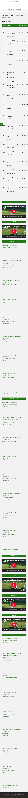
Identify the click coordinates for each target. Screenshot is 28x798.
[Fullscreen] (24, 216)
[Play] (4, 216)
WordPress (14, 795)
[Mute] (21, 216)
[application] (14, 211)
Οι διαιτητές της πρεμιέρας (10, 355)
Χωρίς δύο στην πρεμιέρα (9, 299)
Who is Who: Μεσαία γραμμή (10, 373)
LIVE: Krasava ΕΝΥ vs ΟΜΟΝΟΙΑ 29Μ (12, 280)
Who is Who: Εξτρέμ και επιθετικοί (12, 336)
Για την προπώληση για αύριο (10, 392)
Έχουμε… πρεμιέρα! (8, 317)
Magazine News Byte (15, 794)
